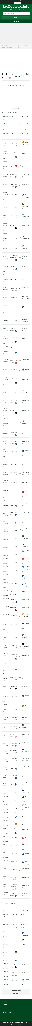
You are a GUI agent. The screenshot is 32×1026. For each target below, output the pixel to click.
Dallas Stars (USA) (13, 528)
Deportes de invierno (12, 45)
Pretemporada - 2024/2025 (9, 903)
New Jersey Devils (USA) (24, 727)
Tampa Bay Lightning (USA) (25, 799)
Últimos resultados (24, 1)
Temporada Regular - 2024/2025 (10, 112)
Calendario (16, 1)
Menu (18, 22)
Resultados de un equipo (7, 47)
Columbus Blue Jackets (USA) (25, 626)
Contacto (4, 1004)
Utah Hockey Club (17, 47)
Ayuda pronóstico (8, 1)
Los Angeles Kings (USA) (24, 847)
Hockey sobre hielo (22, 45)
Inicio (5, 45)
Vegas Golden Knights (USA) (25, 309)
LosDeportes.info (16, 6)
